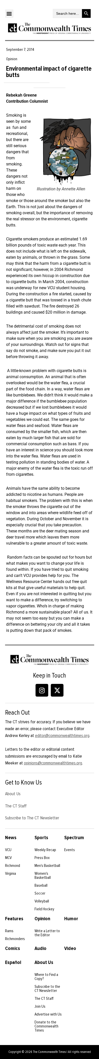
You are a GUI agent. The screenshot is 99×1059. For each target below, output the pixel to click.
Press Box (42, 857)
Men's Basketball (47, 865)
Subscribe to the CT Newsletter (47, 988)
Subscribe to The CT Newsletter (32, 818)
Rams (9, 930)
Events (69, 849)
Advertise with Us (48, 1014)
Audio (40, 948)
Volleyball (42, 901)
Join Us (40, 1006)
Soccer (40, 893)
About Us (13, 793)
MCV (8, 857)
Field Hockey (44, 909)
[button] (9, 13)
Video (70, 948)
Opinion (42, 919)
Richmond (12, 865)
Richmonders (15, 938)
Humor (71, 919)
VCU (8, 849)
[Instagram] (42, 690)
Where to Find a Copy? (46, 976)
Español (13, 962)
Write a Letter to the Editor (47, 933)
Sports (41, 838)
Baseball (41, 885)
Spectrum (74, 838)
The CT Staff (16, 806)
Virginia (10, 873)
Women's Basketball (43, 875)
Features (14, 919)
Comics (12, 948)
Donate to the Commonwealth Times (46, 1026)
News (10, 838)
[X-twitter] (57, 690)
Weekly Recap (45, 849)
